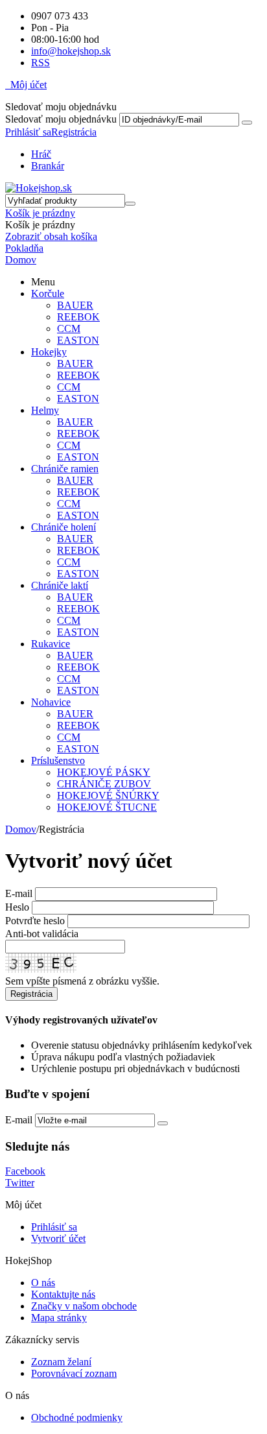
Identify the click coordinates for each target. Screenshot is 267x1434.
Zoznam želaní (61, 1361)
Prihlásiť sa (28, 131)
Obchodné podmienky (76, 1417)
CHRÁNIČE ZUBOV (104, 783)
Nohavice (51, 702)
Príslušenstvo (58, 760)
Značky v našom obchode (84, 1305)
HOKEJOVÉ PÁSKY (103, 772)
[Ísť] (247, 123)
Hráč (41, 154)
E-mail (18, 893)
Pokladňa (24, 248)
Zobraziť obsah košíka (51, 236)
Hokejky (49, 351)
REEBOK (78, 316)
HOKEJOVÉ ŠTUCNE (107, 807)
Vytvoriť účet (58, 1238)
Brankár (47, 165)
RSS (40, 62)
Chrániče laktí (59, 585)
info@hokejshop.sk (71, 50)
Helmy (45, 410)
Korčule (47, 293)
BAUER (75, 305)
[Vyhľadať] (130, 204)
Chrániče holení (63, 526)
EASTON (78, 340)
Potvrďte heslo (35, 920)
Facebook (25, 1171)
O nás (43, 1282)
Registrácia (74, 131)
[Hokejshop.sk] (38, 187)
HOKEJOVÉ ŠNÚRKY (108, 795)
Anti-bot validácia (41, 933)
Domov (20, 829)
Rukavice (50, 643)
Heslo (17, 907)
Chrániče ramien (65, 468)
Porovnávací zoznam (74, 1373)
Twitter (19, 1182)
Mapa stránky (59, 1317)
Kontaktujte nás (63, 1294)
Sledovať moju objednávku (61, 119)
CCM (68, 328)
